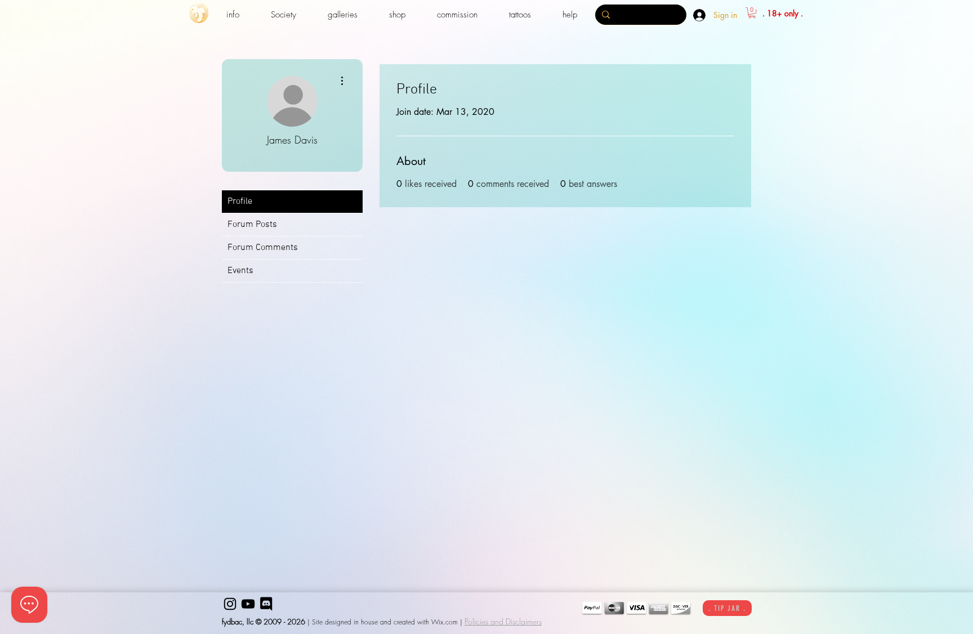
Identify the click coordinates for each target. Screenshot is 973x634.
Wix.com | (446, 622)
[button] (233, 15)
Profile (239, 201)
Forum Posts (252, 224)
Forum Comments (262, 247)
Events (240, 270)
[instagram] (230, 604)
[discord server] (266, 604)
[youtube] (248, 604)
